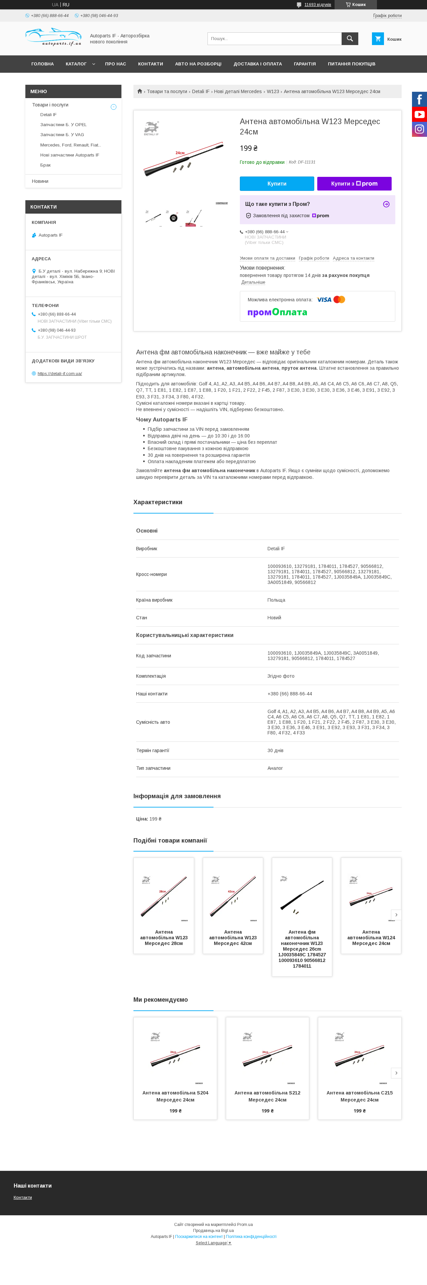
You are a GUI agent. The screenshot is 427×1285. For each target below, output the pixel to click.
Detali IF (200, 91)
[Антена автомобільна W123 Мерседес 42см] (233, 891)
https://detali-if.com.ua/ (60, 373)
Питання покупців (351, 63)
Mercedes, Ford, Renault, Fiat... (70, 144)
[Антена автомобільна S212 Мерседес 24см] (267, 1050)
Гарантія (305, 63)
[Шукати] (350, 38)
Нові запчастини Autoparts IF (69, 154)
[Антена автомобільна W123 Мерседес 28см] (164, 891)
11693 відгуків (318, 4)
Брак (45, 165)
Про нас (115, 63)
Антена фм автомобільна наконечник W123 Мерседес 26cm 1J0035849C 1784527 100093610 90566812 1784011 (302, 949)
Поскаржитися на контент (199, 1236)
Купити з (342, 184)
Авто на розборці (198, 63)
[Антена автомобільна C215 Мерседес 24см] (359, 1050)
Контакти (150, 63)
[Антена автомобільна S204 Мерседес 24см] (175, 1050)
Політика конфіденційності (251, 1236)
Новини (40, 181)
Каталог (76, 63)
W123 (273, 91)
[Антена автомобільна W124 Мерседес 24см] (371, 891)
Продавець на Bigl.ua (213, 1230)
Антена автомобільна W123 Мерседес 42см (233, 937)
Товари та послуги (167, 91)
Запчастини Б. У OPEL (63, 124)
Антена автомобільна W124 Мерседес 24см (371, 937)
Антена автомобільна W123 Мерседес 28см (164, 937)
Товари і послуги (50, 104)
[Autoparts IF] (53, 46)
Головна (42, 63)
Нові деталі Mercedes (238, 91)
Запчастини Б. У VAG (62, 134)
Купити (277, 184)
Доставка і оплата (258, 63)
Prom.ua (245, 1224)
